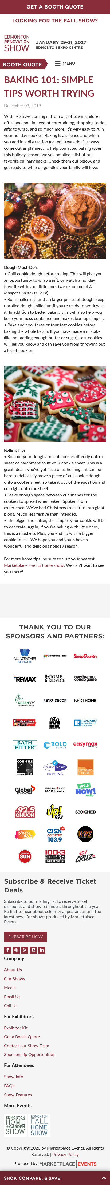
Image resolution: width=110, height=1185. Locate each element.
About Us (13, 970)
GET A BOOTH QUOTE (55, 7)
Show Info (13, 1077)
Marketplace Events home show (34, 565)
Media (10, 988)
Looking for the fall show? (55, 20)
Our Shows (14, 979)
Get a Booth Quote (22, 1037)
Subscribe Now (25, 937)
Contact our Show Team (26, 1046)
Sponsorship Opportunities (29, 1055)
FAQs (9, 1086)
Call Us (10, 1006)
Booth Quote (22, 64)
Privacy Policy (65, 1154)
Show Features (18, 1095)
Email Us (12, 997)
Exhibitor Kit (16, 1028)
